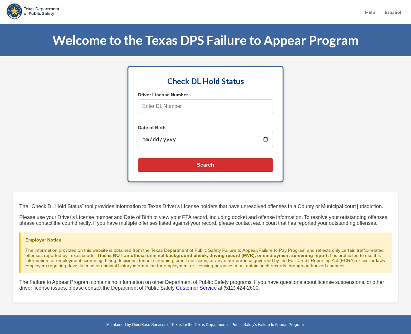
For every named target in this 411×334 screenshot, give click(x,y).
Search (205, 165)
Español (393, 12)
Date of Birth (152, 127)
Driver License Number (163, 94)
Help (370, 12)
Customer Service (196, 288)
